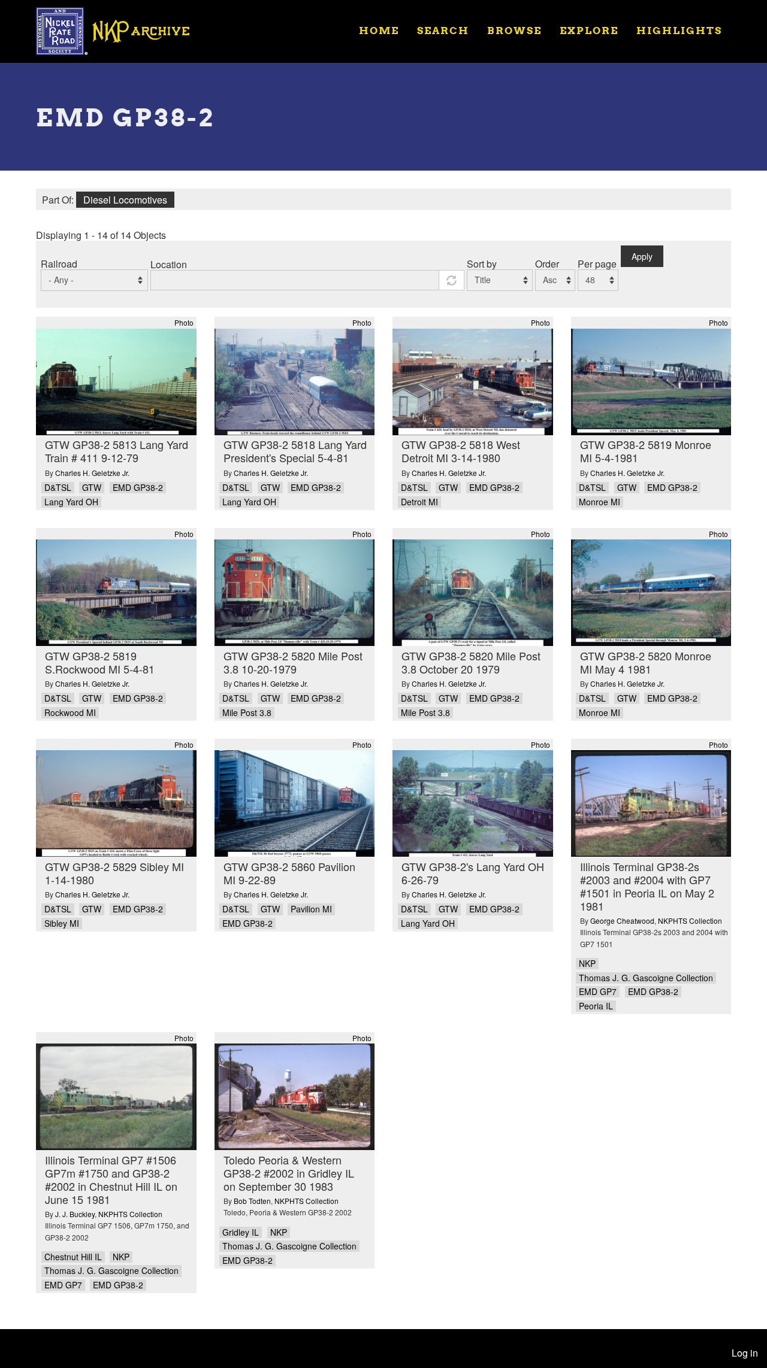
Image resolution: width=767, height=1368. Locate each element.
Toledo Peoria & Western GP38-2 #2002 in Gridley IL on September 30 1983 (289, 1173)
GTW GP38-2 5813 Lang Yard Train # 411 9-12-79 (116, 450)
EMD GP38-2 (138, 487)
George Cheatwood (622, 920)
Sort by (482, 263)
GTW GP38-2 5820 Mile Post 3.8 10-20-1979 (293, 662)
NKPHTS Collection (690, 920)
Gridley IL (240, 1232)
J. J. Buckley (75, 1214)
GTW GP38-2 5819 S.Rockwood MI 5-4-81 (100, 662)
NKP (587, 963)
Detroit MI (419, 502)
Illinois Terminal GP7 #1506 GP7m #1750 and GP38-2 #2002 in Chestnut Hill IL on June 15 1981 (111, 1179)
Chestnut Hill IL (73, 1257)
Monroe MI (599, 502)
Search (443, 30)
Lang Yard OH (71, 502)
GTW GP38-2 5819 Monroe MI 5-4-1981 (645, 450)
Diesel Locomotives (125, 200)
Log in (745, 1353)
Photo (184, 322)
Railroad (59, 263)
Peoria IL (596, 1006)
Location (168, 264)
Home (379, 30)
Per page (597, 263)
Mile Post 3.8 (246, 712)
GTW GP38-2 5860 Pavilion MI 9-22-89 (289, 873)
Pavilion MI (311, 909)
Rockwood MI (70, 712)
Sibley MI (61, 923)
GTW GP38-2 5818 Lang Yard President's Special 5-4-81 (295, 450)
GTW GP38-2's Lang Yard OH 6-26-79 (472, 873)
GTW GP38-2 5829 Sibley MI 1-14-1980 (114, 873)
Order (547, 263)
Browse (514, 30)
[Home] (120, 30)
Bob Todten (252, 1201)
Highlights (679, 30)
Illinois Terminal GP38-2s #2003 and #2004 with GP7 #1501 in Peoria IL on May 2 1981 (647, 886)
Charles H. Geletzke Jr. (92, 473)
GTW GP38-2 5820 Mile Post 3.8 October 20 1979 (470, 662)
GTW (91, 487)
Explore (589, 30)
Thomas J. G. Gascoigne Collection (646, 978)
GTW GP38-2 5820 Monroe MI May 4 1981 (645, 662)
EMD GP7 (598, 991)
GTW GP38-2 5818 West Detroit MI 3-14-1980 (460, 450)
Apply (642, 256)
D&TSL (57, 487)
